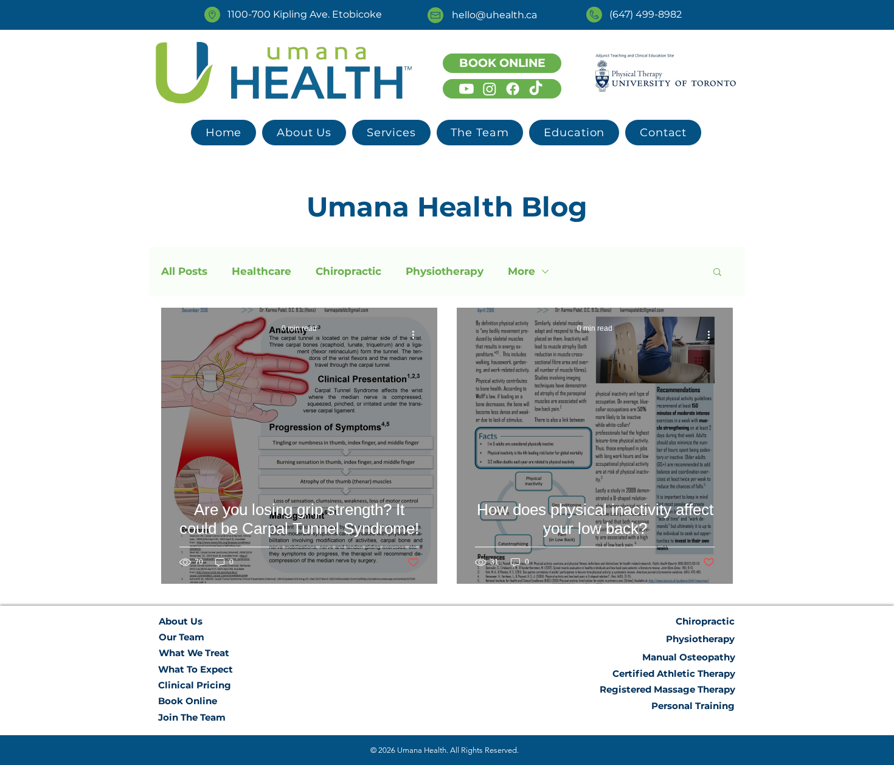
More (521, 271)
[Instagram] (489, 88)
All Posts (184, 271)
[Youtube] (466, 88)
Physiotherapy (444, 271)
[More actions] (417, 334)
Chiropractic (348, 271)
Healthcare (261, 271)
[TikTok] (535, 88)
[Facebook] (512, 88)
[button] (391, 132)
